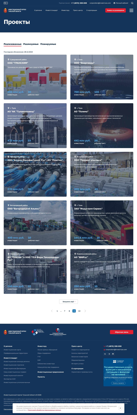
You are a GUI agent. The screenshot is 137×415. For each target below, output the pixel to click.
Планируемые (48, 44)
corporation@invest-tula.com (100, 3)
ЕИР (39, 360)
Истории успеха (77, 364)
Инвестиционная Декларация (15, 368)
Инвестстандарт (52, 10)
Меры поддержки (44, 353)
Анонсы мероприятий (79, 353)
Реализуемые (30, 44)
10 (79, 311)
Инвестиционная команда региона (17, 361)
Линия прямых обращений (47, 350)
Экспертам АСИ (9, 379)
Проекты (41, 377)
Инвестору (65, 10)
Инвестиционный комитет (13, 375)
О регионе (38, 10)
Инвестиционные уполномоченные (17, 382)
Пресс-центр (78, 10)
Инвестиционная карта (12, 350)
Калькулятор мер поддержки (48, 367)
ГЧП (39, 357)
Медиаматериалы (78, 360)
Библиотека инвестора (46, 364)
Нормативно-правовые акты (82, 372)
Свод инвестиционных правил (15, 372)
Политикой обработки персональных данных (44, 410)
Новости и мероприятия (80, 350)
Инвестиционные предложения (51, 372)
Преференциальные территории (16, 353)
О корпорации (91, 10)
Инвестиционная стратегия (14, 365)
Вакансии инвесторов (79, 357)
